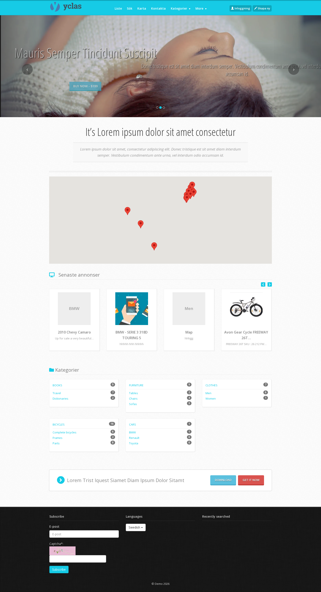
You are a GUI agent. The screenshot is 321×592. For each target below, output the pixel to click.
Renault (134, 438)
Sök (129, 8)
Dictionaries (60, 398)
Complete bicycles (64, 432)
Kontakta (158, 8)
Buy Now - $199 (160, 86)
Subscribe (59, 569)
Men (208, 393)
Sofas (133, 404)
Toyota (133, 443)
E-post (54, 526)
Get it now (251, 480)
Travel (57, 393)
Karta (141, 8)
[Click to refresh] (62, 550)
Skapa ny (263, 8)
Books (57, 385)
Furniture (136, 385)
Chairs (133, 398)
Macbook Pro (189, 332)
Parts (56, 443)
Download (223, 480)
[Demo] (74, 7)
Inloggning (242, 8)
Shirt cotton (246, 332)
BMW (132, 432)
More (199, 8)
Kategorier (179, 8)
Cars (132, 424)
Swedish (135, 527)
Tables (133, 393)
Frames (57, 438)
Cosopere (74, 332)
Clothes (211, 385)
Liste (118, 8)
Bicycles (59, 424)
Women (210, 398)
